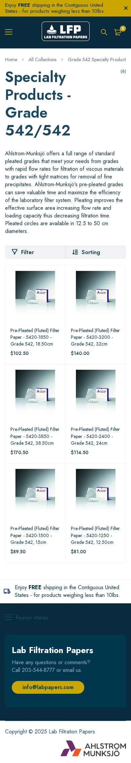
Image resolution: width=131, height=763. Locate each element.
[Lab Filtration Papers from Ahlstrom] (66, 32)
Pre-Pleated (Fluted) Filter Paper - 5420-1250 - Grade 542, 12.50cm (95, 535)
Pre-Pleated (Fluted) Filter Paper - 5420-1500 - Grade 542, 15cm (34, 535)
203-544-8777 (38, 670)
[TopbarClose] (126, 8)
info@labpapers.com (48, 687)
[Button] (104, 32)
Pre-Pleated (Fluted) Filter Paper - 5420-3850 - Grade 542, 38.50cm (34, 436)
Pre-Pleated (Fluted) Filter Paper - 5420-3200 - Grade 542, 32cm (95, 337)
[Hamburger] (11, 32)
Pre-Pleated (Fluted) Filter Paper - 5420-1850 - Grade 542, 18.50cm (34, 337)
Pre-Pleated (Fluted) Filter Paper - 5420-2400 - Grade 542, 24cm (95, 436)
